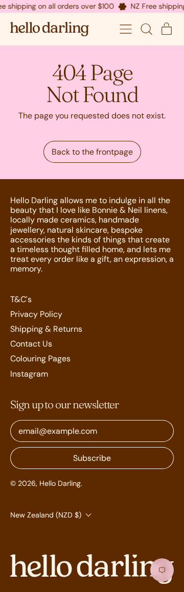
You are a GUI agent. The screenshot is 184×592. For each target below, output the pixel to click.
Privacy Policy (36, 314)
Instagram (29, 373)
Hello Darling (60, 483)
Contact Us (31, 343)
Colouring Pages (40, 358)
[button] (146, 29)
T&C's (21, 299)
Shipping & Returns (46, 329)
